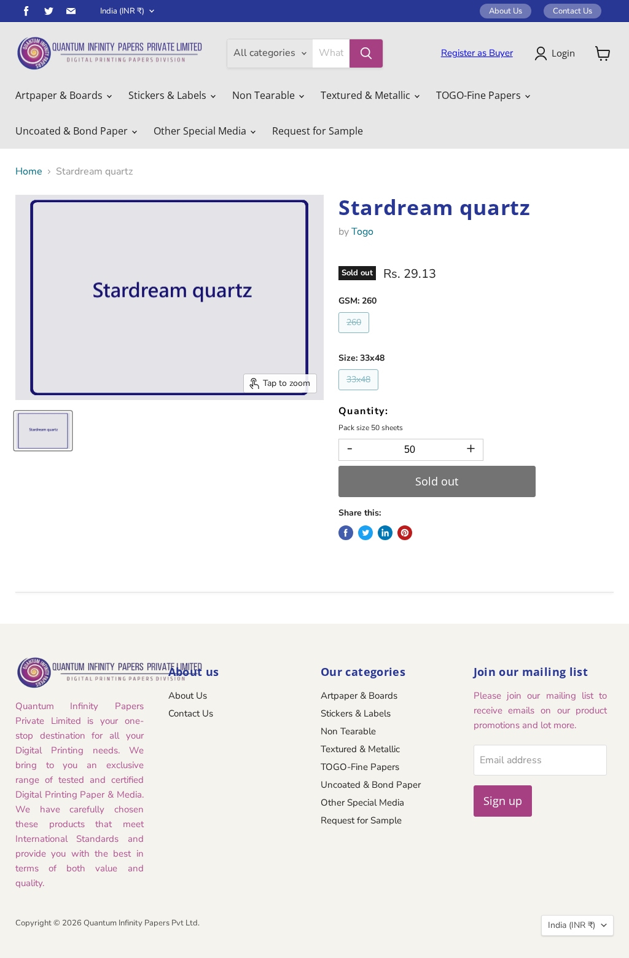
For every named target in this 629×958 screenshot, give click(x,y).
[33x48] (359, 393)
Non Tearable (264, 95)
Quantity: (363, 411)
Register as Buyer (477, 53)
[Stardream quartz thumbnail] (43, 430)
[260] (355, 336)
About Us (505, 11)
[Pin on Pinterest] (404, 532)
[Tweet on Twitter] (365, 532)
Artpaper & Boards (60, 95)
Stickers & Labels (168, 95)
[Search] (366, 53)
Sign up (502, 800)
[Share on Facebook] (345, 532)
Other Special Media (201, 131)
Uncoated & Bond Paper (72, 131)
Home (28, 171)
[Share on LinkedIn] (385, 532)
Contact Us (572, 11)
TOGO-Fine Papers (479, 95)
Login (563, 53)
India (122, 11)
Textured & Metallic (367, 95)
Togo (362, 231)
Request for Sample (317, 131)
